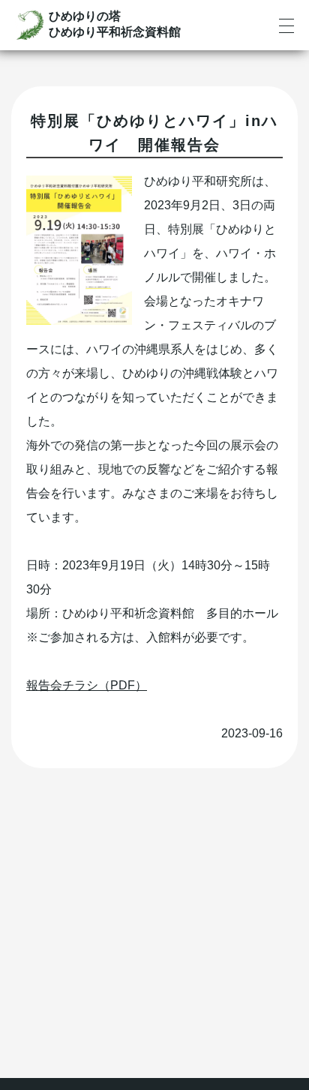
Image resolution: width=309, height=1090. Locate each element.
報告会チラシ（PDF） (86, 685)
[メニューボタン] (286, 26)
